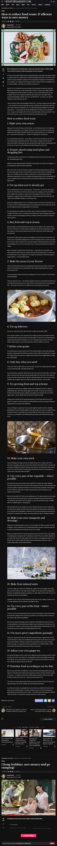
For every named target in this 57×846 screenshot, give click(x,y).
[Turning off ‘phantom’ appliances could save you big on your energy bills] (35, 733)
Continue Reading (28, 835)
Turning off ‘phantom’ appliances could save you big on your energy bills (34, 742)
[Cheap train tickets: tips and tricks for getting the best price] (21, 733)
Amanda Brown (10, 25)
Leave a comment (49, 719)
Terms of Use (28, 843)
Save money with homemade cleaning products (7, 740)
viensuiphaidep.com (17, 1)
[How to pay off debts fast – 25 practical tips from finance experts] (49, 733)
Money (3, 10)
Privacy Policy (20, 843)
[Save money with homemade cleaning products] (7, 733)
